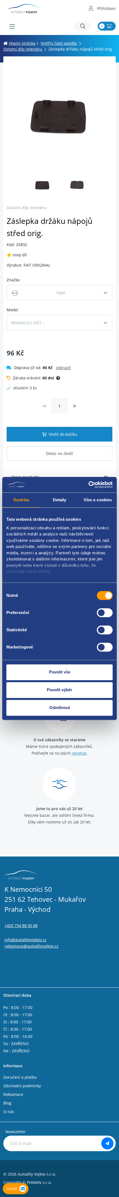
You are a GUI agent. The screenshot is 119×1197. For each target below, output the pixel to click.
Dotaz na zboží (59, 453)
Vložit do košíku (63, 434)
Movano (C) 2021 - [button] (27, 322)
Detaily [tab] (59, 499)
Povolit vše (59, 672)
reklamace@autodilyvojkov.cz (31, 946)
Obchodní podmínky (22, 1085)
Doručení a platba (20, 1077)
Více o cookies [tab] (98, 499)
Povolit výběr (59, 689)
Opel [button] (60, 292)
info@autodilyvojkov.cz (25, 939)
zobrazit (63, 367)
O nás (8, 1111)
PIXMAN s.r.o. (39, 1182)
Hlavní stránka (22, 43)
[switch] (105, 612)
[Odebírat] (107, 1143)
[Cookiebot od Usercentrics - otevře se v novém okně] (88, 484)
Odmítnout (59, 707)
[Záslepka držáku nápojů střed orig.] (59, 116)
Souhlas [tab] (21, 499)
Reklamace (13, 1094)
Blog (7, 1103)
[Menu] (12, 26)
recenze (79, 753)
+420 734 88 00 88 (21, 925)
